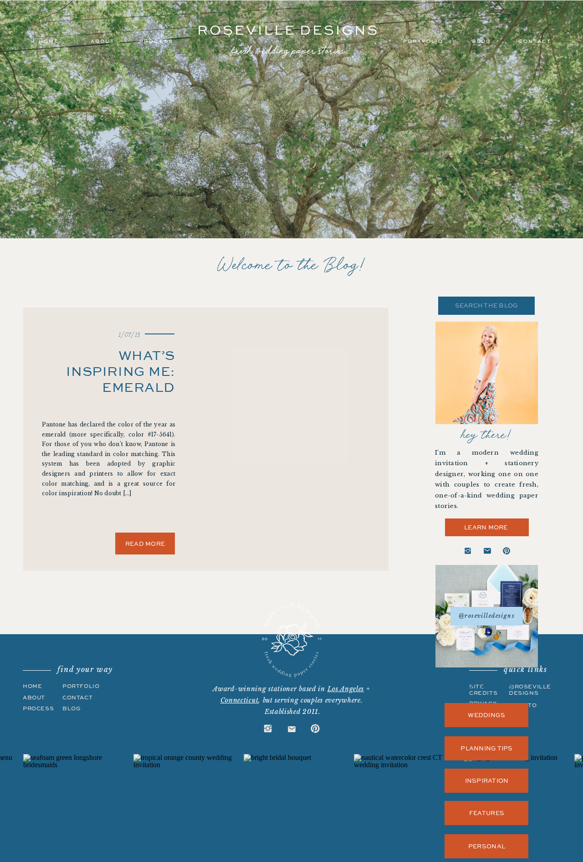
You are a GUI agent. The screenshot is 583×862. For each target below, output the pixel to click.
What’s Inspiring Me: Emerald (120, 371)
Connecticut (239, 700)
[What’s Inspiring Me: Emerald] (303, 425)
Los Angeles (345, 689)
